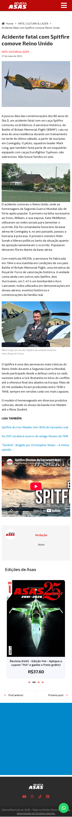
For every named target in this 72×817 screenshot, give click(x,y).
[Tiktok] (40, 796)
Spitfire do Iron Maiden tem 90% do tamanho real (35, 427)
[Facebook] (47, 796)
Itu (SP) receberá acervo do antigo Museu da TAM (35, 436)
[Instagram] (32, 796)
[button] (50, 5)
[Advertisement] (36, 739)
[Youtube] (24, 796)
